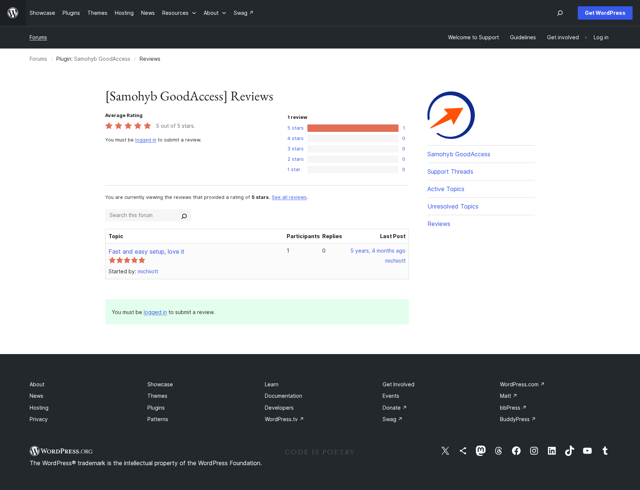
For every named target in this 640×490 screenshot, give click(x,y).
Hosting (39, 407)
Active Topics (445, 189)
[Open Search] (560, 13)
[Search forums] (184, 215)
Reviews (438, 223)
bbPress (513, 407)
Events (391, 396)
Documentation (283, 396)
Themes (157, 396)
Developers (279, 407)
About (37, 384)
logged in (145, 140)
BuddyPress (518, 419)
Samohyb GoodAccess (102, 59)
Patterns (157, 419)
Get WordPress (605, 13)
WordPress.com (522, 384)
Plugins (156, 407)
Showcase (160, 384)
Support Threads (450, 171)
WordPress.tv (284, 419)
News (36, 396)
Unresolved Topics (453, 206)
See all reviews (289, 197)
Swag (393, 419)
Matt (508, 396)
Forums (38, 37)
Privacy (39, 419)
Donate (395, 407)
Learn (272, 384)
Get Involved (398, 384)
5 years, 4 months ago (378, 250)
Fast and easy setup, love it (146, 251)
